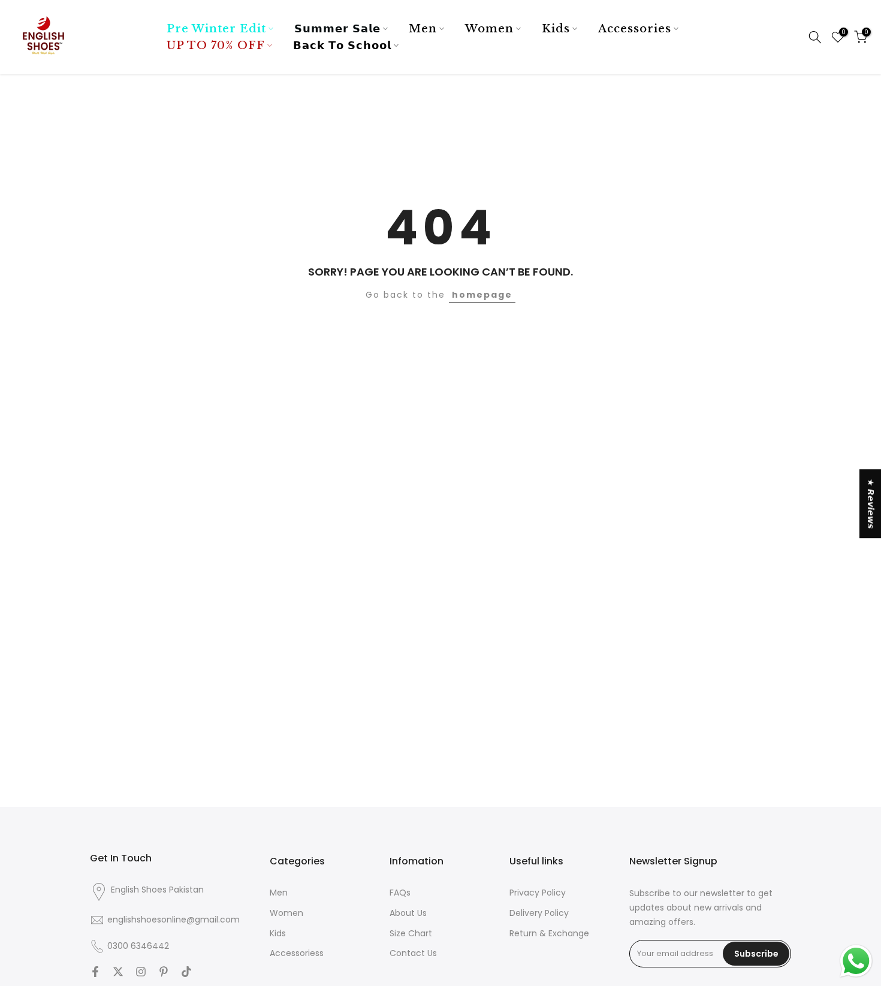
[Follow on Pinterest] (163, 973)
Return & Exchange (549, 933)
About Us (408, 913)
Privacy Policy (537, 893)
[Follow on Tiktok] (186, 973)
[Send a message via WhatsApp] (856, 961)
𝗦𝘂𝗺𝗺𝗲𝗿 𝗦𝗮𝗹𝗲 (337, 28)
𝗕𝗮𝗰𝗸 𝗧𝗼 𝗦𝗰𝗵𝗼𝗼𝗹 (342, 45)
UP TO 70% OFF (216, 45)
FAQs (400, 893)
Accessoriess (297, 953)
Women (489, 28)
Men (423, 28)
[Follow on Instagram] (140, 973)
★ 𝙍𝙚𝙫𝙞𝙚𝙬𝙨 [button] (871, 503)
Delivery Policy (539, 913)
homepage (482, 295)
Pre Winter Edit (216, 28)
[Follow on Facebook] (95, 973)
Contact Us (413, 953)
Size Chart (411, 933)
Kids (556, 28)
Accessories (634, 28)
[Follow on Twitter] (118, 973)
